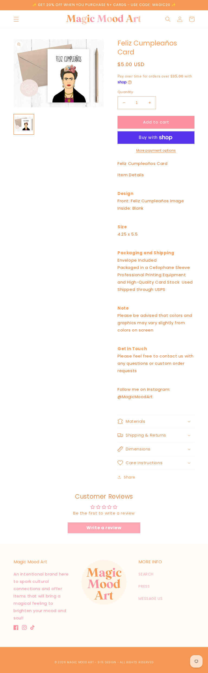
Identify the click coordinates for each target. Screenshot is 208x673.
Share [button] (129, 477)
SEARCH (146, 574)
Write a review (103, 528)
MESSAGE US (150, 598)
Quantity (125, 92)
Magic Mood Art (80, 662)
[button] (16, 19)
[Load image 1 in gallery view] (24, 124)
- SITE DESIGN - (107, 662)
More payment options (156, 150)
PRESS (144, 586)
